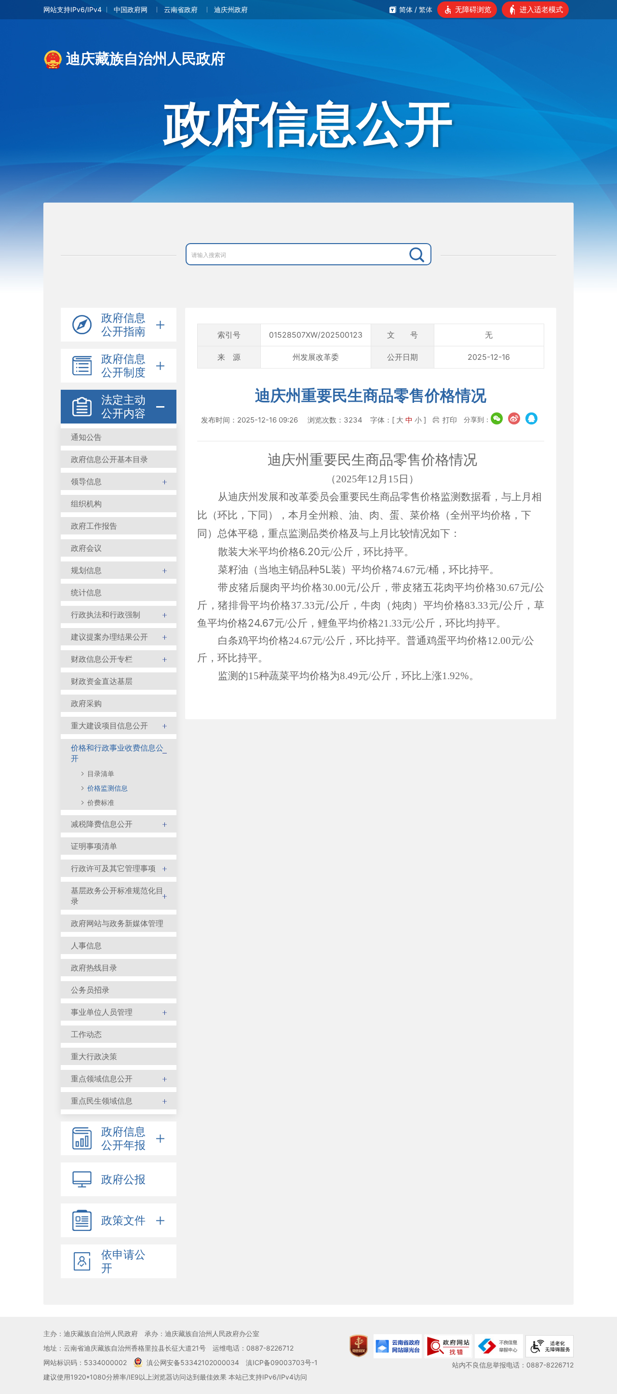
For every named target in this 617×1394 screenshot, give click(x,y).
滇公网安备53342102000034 (193, 1362)
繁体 (425, 9)
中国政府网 (131, 9)
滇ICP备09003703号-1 (282, 1362)
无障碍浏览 (473, 9)
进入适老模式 (541, 9)
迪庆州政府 (231, 9)
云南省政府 (181, 9)
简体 (406, 9)
